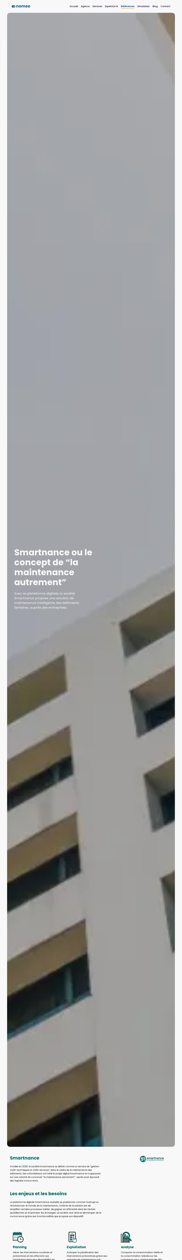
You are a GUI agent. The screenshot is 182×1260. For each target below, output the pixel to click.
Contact (165, 6)
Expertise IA (111, 6)
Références (127, 6)
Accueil (74, 6)
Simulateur (143, 6)
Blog (155, 6)
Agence (85, 6)
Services (97, 6)
